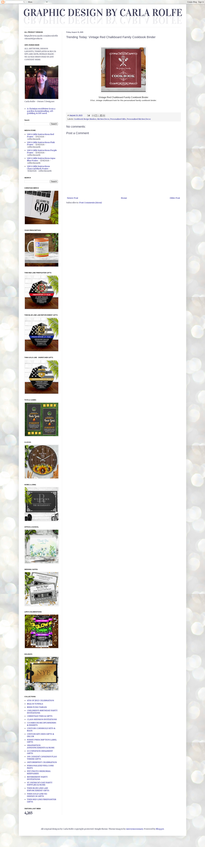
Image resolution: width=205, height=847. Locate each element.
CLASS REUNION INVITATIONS (42, 719)
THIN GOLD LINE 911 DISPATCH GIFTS (37, 795)
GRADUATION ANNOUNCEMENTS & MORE (40, 746)
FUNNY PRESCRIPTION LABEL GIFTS (42, 740)
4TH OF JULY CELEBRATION (40, 700)
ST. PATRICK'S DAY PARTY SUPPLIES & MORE (39, 783)
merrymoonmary (134, 829)
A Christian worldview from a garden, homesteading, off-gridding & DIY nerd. (41, 111)
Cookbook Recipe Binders (85, 119)
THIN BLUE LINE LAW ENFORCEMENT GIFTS (38, 789)
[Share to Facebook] (101, 115)
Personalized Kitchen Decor (139, 119)
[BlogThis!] (96, 115)
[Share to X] (98, 115)
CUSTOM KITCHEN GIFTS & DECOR (40, 735)
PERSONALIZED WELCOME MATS (40, 766)
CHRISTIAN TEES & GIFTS (39, 716)
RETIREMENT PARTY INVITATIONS (37, 778)
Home (124, 198)
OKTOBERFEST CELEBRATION (42, 762)
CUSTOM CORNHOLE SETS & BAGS (41, 729)
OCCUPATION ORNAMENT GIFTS (40, 752)
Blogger (160, 829)
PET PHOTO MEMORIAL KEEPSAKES (39, 772)
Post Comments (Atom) (90, 202)
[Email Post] (88, 115)
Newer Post (72, 198)
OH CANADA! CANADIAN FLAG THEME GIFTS (42, 757)
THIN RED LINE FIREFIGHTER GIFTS (41, 800)
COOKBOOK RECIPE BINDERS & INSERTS (41, 723)
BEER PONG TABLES (37, 707)
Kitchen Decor (103, 119)
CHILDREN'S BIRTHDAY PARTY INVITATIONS (42, 711)
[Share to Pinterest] (103, 115)
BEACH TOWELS (35, 704)
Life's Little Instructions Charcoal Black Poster (38, 167)
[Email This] (93, 115)
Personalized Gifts (118, 119)
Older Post (175, 198)
